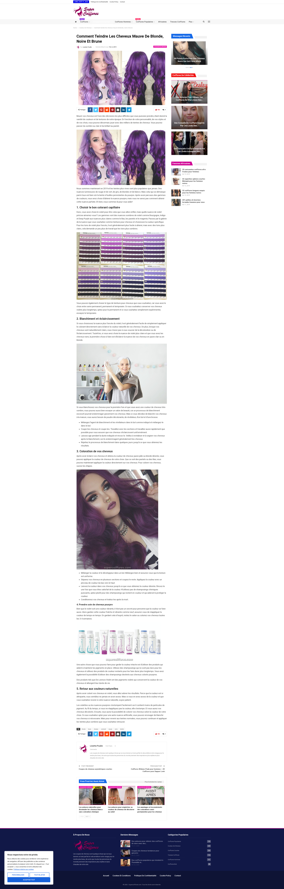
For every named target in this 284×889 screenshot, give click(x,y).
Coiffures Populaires (144, 21)
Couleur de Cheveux (101, 22)
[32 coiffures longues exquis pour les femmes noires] (176, 193)
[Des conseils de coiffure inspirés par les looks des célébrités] (189, 117)
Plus (190, 22)
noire (116, 729)
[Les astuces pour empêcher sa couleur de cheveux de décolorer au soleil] (121, 795)
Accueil (106, 876)
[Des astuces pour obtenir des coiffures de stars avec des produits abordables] (189, 92)
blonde (84, 729)
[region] (28, 868)
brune (89, 729)
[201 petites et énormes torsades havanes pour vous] (176, 202)
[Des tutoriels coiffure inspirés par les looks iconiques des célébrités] (189, 143)
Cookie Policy (114, 2)
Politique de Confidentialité (99, 2)
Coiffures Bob (172, 864)
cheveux (96, 729)
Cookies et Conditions (122, 876)
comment (103, 729)
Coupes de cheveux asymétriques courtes (95, 769)
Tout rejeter (39, 875)
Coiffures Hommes (123, 22)
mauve (110, 729)
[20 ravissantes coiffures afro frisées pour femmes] (176, 171)
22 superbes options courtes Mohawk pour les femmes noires (193, 181)
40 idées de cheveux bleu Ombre (189, 61)
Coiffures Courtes (173, 850)
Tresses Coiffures (177, 22)
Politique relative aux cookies (24, 869)
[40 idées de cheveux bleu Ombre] (189, 53)
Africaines (162, 22)
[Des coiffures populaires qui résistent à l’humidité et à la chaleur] (125, 862)
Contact (122, 2)
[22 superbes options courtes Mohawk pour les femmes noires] (176, 181)
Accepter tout (29, 880)
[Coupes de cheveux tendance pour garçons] (125, 853)
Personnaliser (18, 875)
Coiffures (84, 21)
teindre (122, 729)
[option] (189, 54)
